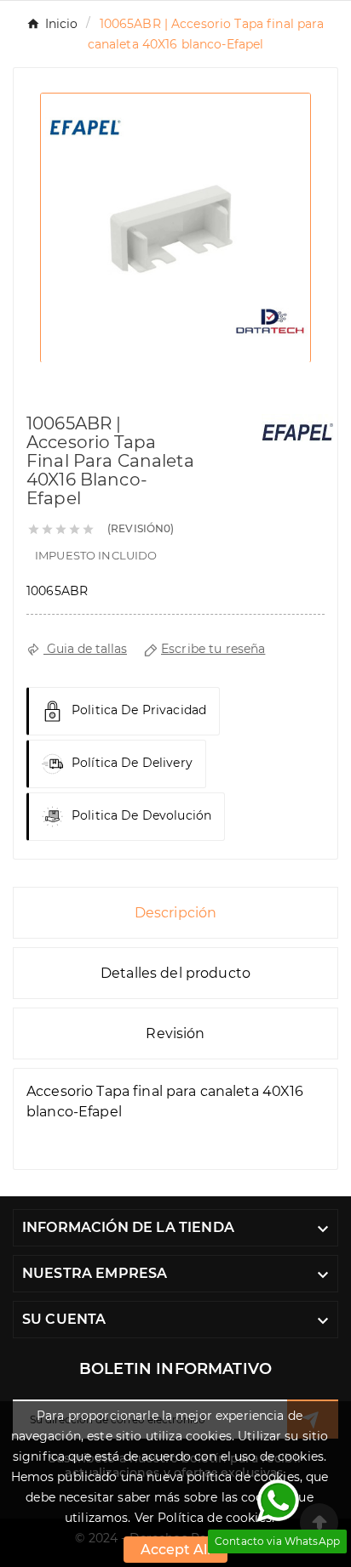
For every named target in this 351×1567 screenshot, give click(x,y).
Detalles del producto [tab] (175, 973)
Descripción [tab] (176, 913)
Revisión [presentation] (175, 1033)
